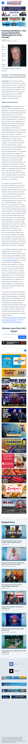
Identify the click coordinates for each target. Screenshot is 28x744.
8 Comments (13, 566)
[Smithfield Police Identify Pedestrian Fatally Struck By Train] (14, 620)
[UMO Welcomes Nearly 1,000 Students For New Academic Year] (14, 642)
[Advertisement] (14, 716)
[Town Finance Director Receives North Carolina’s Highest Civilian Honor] (14, 576)
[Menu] (3, 3)
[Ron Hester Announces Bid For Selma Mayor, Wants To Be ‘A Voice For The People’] (14, 554)
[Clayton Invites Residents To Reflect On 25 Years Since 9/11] (14, 598)
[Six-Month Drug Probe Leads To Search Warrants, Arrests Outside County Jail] (14, 532)
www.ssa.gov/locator (10, 260)
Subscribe (22, 337)
